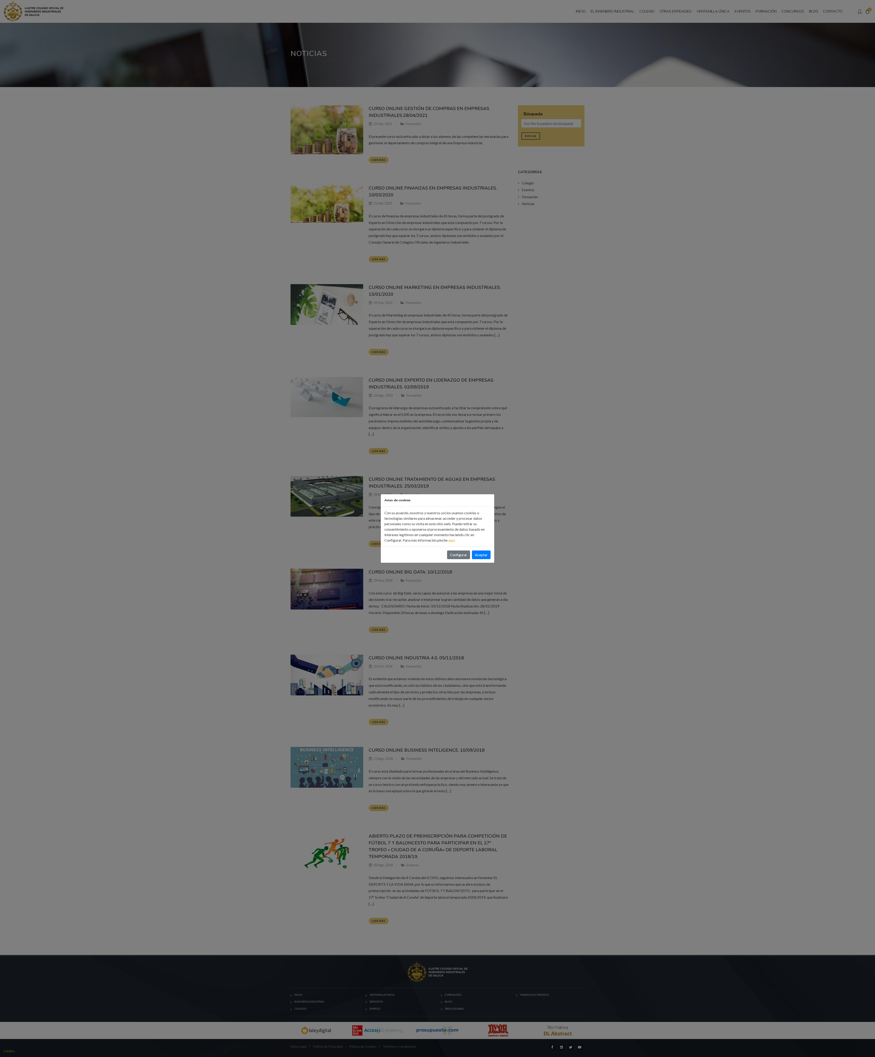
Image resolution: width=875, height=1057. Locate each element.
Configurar (458, 555)
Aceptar (481, 555)
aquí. (452, 540)
